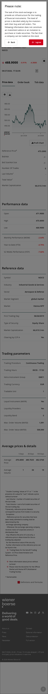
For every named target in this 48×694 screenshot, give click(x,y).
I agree (38, 42)
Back (13, 42)
